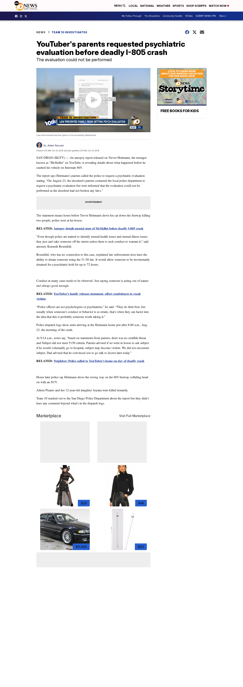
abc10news (17, 16)
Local (133, 5)
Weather (163, 5)
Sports (178, 5)
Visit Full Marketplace (134, 415)
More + (223, 16)
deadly (122, 228)
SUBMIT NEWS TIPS (206, 16)
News (40, 32)
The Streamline (152, 16)
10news (26, 16)
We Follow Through (132, 16)
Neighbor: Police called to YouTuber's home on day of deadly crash (99, 361)
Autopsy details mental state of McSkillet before (86, 228)
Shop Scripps (196, 5)
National (147, 5)
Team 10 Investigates (69, 32)
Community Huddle (172, 16)
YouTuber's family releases (72, 293)
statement (96, 293)
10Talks (189, 16)
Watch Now (218, 5)
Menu (118, 5)
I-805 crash (135, 228)
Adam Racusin (56, 145)
